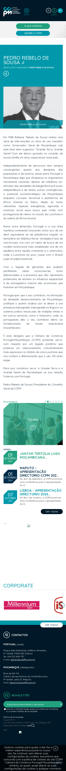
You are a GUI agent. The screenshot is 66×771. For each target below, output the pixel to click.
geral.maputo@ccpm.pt (22, 682)
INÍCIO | (6, 67)
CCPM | (13, 67)
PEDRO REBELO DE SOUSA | (41, 67)
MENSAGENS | (23, 67)
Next (61, 605)
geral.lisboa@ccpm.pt (22, 659)
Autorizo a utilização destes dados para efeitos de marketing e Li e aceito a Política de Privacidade (32, 710)
